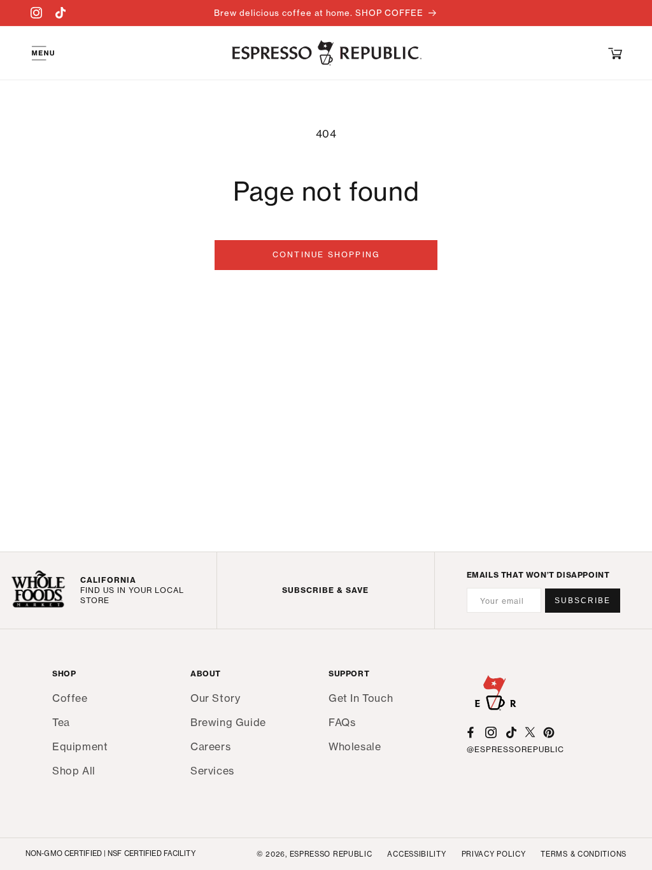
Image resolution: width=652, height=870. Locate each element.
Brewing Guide (228, 722)
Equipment (80, 746)
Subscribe (583, 600)
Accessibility (416, 854)
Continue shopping (326, 254)
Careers (210, 746)
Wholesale (355, 746)
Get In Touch (361, 698)
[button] (615, 53)
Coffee (70, 698)
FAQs (342, 722)
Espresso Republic (331, 854)
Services (212, 770)
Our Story (215, 698)
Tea (61, 722)
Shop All (74, 770)
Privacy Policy (494, 854)
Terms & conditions (584, 854)
